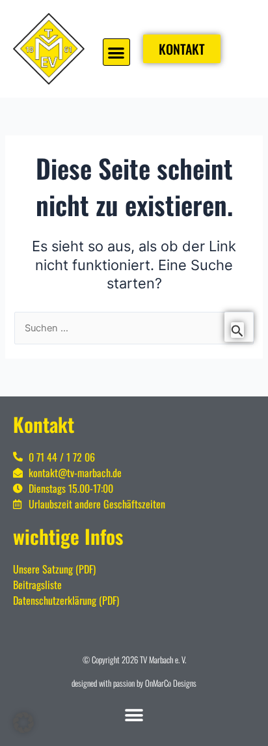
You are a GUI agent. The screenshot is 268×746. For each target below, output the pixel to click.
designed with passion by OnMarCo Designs (134, 682)
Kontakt (43, 424)
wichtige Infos (68, 536)
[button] (117, 52)
